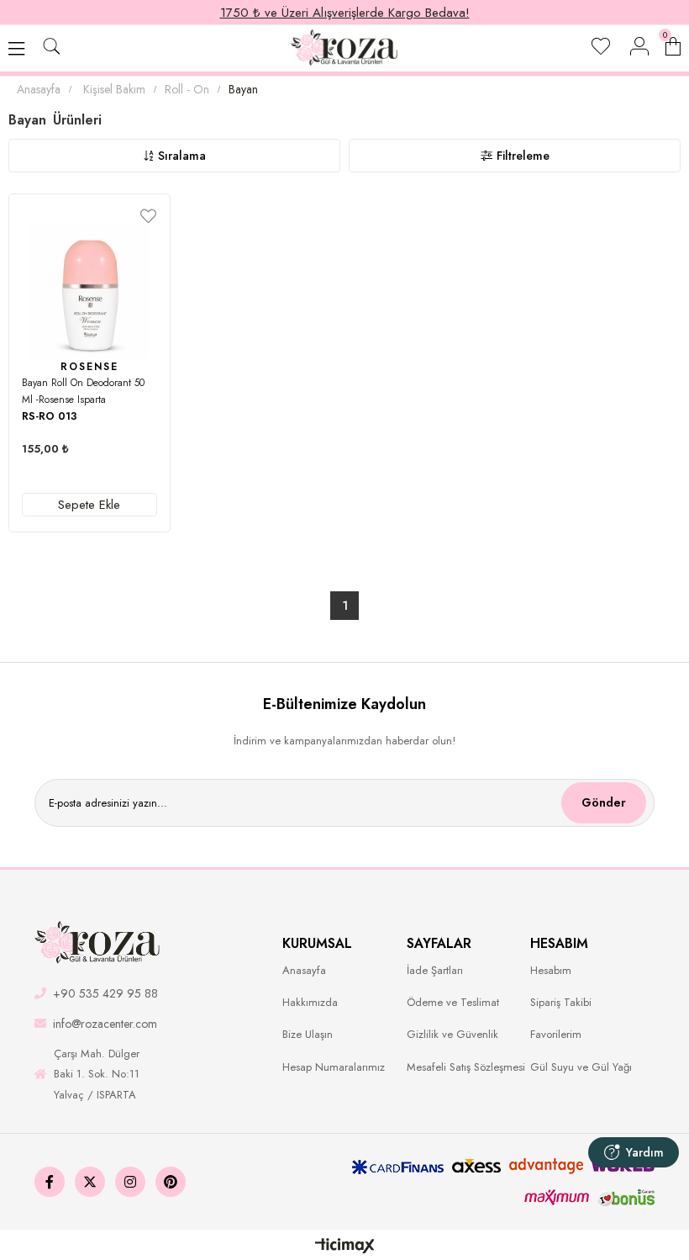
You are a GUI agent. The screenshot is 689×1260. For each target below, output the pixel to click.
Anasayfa (304, 970)
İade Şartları (435, 970)
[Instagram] (130, 1182)
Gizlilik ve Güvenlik (452, 1034)
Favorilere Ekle (148, 216)
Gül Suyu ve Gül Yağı (581, 1067)
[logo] (97, 943)
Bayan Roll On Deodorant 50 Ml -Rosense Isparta (83, 391)
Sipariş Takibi (561, 1002)
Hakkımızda (310, 1002)
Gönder (603, 802)
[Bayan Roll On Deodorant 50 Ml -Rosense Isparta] (89, 291)
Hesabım (550, 970)
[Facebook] (49, 1182)
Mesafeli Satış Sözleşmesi (466, 1067)
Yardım (645, 1152)
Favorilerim (555, 1034)
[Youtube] (170, 1182)
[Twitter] (90, 1182)
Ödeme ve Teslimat (453, 1002)
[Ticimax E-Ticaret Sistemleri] (345, 1247)
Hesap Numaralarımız (333, 1067)
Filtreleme (523, 155)
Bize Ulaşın (307, 1034)
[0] (680, 44)
